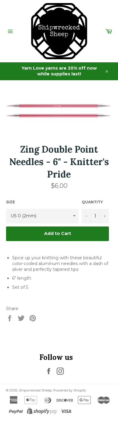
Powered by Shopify (69, 390)
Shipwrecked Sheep (35, 390)
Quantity (92, 202)
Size (10, 202)
